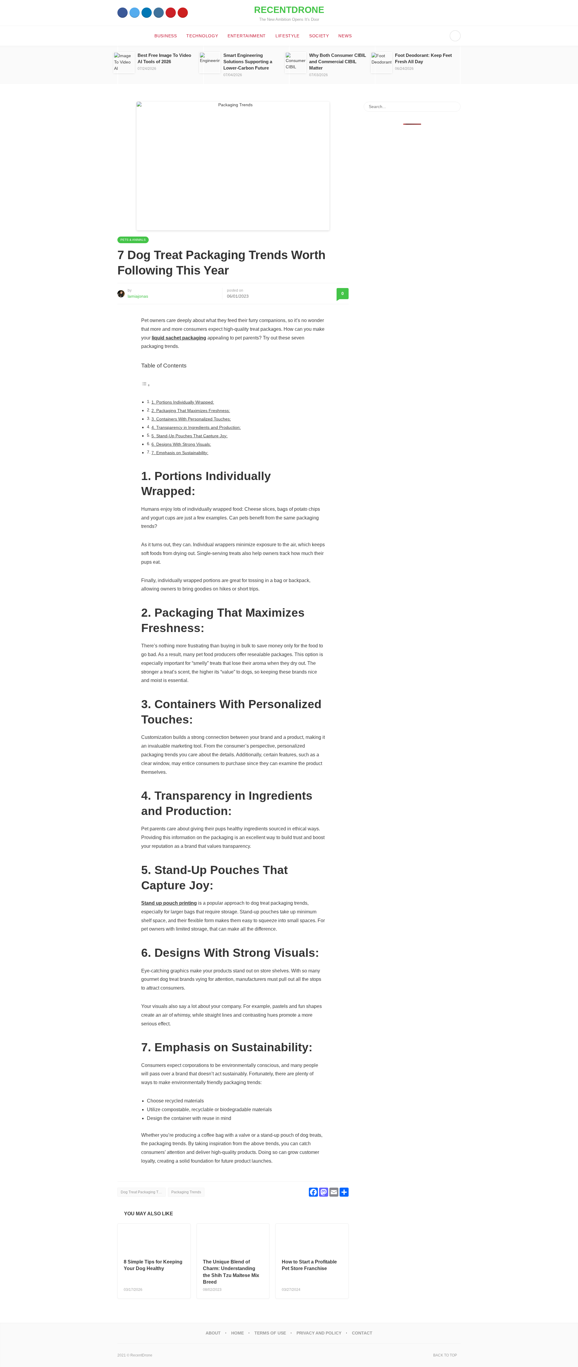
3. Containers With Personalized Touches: (191, 419)
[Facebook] (122, 13)
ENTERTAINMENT (247, 35)
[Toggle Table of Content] (145, 385)
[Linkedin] (146, 13)
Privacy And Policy (319, 1333)
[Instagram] (159, 13)
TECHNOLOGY (202, 35)
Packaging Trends (186, 1192)
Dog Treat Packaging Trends (143, 1192)
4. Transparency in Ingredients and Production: (196, 427)
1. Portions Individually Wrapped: (182, 402)
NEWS (345, 35)
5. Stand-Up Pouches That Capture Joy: (189, 435)
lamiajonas (138, 296)
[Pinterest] (171, 13)
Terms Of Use (270, 1333)
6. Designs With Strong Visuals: (181, 444)
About (213, 1333)
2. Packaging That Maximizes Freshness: (190, 410)
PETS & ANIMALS (133, 239)
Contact (362, 1333)
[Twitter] (134, 13)
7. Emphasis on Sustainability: (179, 452)
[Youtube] (183, 13)
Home (237, 1333)
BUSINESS (165, 35)
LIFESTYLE (287, 35)
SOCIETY (319, 35)
